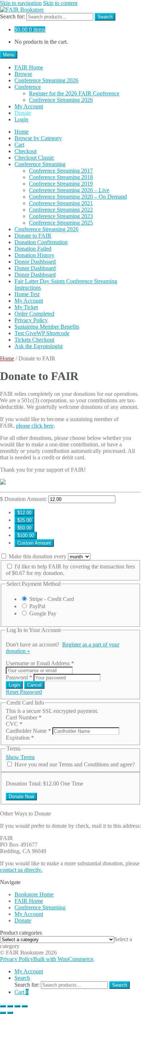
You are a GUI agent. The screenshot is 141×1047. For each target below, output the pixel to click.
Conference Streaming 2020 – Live (69, 190)
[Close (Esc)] (24, 1006)
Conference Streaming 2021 (61, 203)
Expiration (20, 738)
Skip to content (60, 3)
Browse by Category (38, 138)
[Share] (17, 1006)
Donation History (34, 255)
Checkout (25, 151)
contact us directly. (21, 870)
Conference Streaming (39, 164)
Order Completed (34, 314)
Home (21, 132)
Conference (27, 87)
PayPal (37, 606)
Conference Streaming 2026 (46, 80)
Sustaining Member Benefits (46, 327)
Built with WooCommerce (63, 959)
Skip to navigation (21, 3)
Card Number (24, 717)
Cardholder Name (28, 731)
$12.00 (24, 512)
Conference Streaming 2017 (61, 171)
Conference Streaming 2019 (61, 184)
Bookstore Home (34, 894)
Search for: (12, 16)
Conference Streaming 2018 (61, 177)
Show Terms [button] (20, 757)
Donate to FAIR (32, 236)
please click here (35, 426)
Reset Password (24, 692)
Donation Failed (32, 249)
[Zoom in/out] (3, 1006)
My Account (28, 106)
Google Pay (42, 613)
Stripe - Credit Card (51, 599)
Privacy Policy (31, 320)
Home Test (26, 294)
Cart (19, 145)
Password (19, 677)
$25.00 (24, 520)
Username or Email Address (40, 663)
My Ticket (26, 307)
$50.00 (24, 528)
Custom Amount (34, 543)
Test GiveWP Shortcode (41, 333)
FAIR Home (28, 67)
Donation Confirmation (41, 242)
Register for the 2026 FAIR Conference (74, 93)
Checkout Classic (34, 158)
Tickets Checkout (34, 340)
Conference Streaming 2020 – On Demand (78, 197)
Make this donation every (38, 556)
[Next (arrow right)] (10, 1013)
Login (21, 119)
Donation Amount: (25, 499)
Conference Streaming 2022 (61, 210)
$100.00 (25, 535)
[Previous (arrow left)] (3, 1013)
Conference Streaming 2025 (61, 223)
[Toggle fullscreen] (10, 1006)
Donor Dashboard (35, 262)
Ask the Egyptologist (38, 346)
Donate (22, 113)
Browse (23, 74)
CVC (14, 724)
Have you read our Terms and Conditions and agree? (74, 764)
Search (105, 17)
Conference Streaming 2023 (61, 216)
